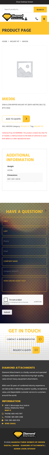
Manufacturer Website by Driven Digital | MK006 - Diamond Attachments (24, 444)
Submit (7, 312)
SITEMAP (31, 449)
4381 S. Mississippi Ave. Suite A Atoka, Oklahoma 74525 (17, 408)
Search (40, 10)
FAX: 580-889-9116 (12, 420)
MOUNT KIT (14, 41)
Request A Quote (22, 350)
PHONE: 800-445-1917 (13, 414)
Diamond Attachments (18, 368)
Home (4, 41)
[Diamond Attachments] (24, 17)
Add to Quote (13, 119)
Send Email (10, 424)
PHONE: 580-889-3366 (14, 417)
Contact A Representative (21, 340)
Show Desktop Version (24, 2)
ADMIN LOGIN (20, 449)
